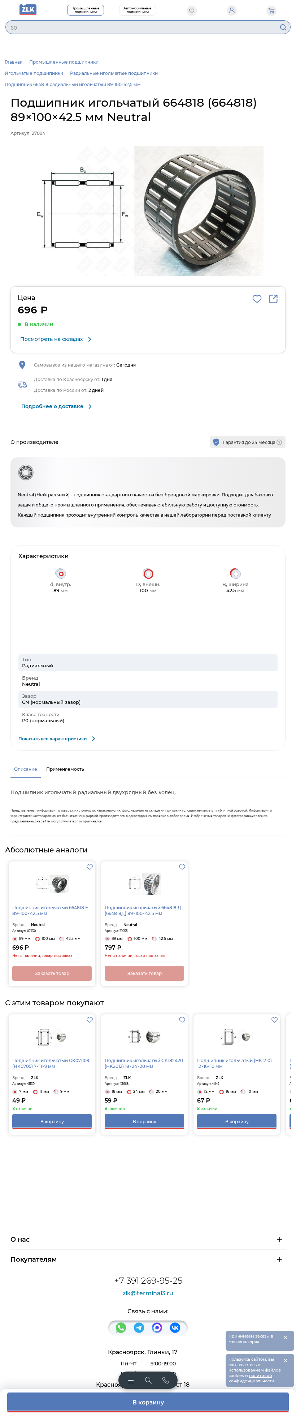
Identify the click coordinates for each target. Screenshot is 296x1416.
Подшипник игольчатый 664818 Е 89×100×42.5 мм (50, 910)
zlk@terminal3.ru (148, 1293)
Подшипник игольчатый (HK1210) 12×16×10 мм (234, 1063)
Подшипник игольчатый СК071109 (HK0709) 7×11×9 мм (50, 1063)
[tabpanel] (148, 804)
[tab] (25, 769)
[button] (148, 211)
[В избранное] (257, 299)
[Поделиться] (273, 299)
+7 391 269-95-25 (148, 1280)
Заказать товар (52, 973)
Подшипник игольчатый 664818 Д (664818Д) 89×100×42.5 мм (143, 910)
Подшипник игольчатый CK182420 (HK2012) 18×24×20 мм (144, 1063)
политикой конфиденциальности (251, 1378)
